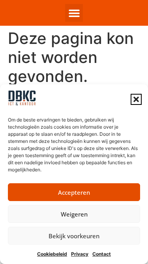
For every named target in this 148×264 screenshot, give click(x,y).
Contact (101, 254)
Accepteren (74, 192)
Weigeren (74, 214)
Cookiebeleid (52, 254)
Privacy (79, 254)
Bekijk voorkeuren (74, 236)
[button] (136, 99)
